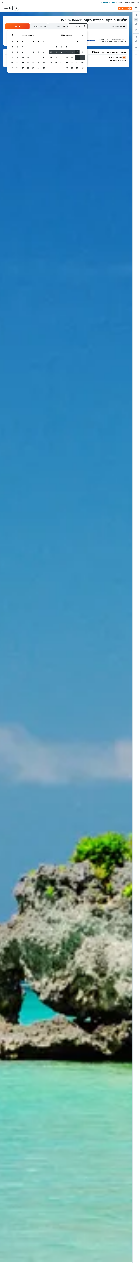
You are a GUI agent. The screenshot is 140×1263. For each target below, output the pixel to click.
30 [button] (67, 68)
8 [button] (72, 52)
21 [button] (77, 63)
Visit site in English (109, 2)
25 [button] (56, 63)
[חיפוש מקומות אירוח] (136, 19)
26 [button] (51, 63)
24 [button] (61, 63)
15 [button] (72, 57)
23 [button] (67, 63)
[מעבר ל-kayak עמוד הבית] (125, 8)
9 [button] (66, 52)
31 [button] (12, 68)
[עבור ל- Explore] (136, 36)
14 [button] (77, 57)
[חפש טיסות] (136, 15)
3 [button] (61, 47)
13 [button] (82, 57)
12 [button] (51, 52)
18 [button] (56, 57)
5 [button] (51, 47)
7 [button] (77, 52)
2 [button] (66, 47)
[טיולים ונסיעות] (136, 47)
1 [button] (22, 47)
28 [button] (77, 68)
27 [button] (82, 68)
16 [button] (67, 57)
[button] (2, 2)
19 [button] (51, 57)
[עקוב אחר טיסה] (136, 41)
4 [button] (56, 47)
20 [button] (82, 63)
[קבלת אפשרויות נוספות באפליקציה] (136, 30)
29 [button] (72, 68)
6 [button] (82, 52)
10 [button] (61, 52)
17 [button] (61, 57)
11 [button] (56, 52)
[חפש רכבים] (136, 24)
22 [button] (72, 63)
